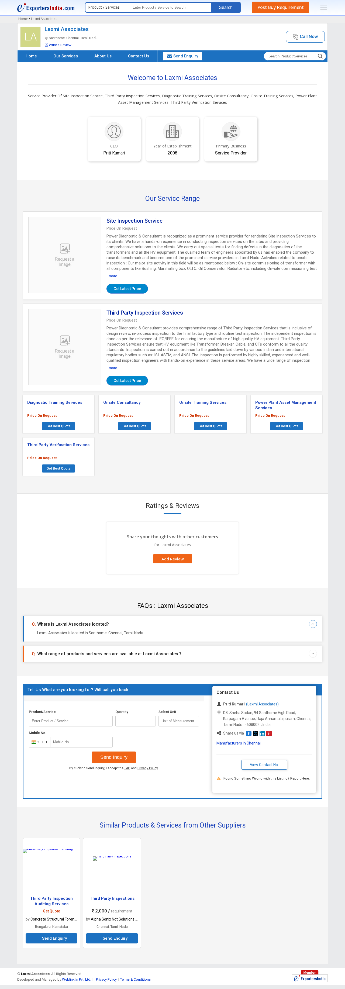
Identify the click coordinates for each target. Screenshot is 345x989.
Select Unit (167, 712)
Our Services (65, 56)
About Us (103, 56)
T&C (127, 768)
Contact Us (138, 56)
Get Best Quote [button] (58, 426)
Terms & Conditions (135, 979)
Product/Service (42, 712)
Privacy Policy (147, 768)
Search (226, 7)
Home (31, 56)
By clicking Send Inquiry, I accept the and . (113, 768)
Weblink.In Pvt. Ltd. (76, 979)
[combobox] (38, 742)
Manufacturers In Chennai (238, 743)
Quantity (121, 712)
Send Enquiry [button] (185, 56)
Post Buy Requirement (280, 7)
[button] (305, 36)
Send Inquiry (113, 757)
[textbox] (178, 721)
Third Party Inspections (112, 898)
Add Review (172, 558)
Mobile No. (37, 733)
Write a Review (60, 45)
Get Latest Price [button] (127, 289)
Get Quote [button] (51, 911)
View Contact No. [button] (264, 765)
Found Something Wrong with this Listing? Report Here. (266, 778)
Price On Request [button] (42, 415)
